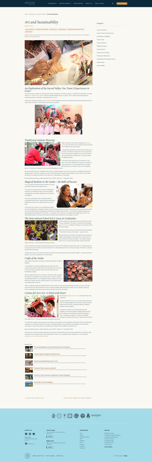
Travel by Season (101, 43)
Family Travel (53, 29)
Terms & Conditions (50, 455)
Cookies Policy (59, 455)
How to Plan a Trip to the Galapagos (43, 382)
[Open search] (112, 3)
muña (82, 155)
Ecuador (82, 444)
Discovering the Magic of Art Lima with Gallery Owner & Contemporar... (52, 347)
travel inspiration (32, 36)
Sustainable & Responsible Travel (75, 29)
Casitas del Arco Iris (73, 295)
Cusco (30, 95)
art (42, 97)
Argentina (82, 440)
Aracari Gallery (101, 65)
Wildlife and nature (102, 46)
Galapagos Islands (84, 437)
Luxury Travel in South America (105, 33)
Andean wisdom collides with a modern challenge (77, 398)
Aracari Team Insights (83, 35)
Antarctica (82, 448)
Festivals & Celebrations (103, 56)
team (49, 100)
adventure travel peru (61, 35)
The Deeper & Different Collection (112, 435)
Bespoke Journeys (109, 433)
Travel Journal (32, 14)
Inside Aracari (28, 31)
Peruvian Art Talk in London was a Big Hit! (45, 368)
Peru (39, 36)
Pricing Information (109, 438)
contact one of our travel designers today (36, 336)
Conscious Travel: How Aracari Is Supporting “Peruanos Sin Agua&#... (52, 375)
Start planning (122, 3)
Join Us (50, 436)
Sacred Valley (39, 95)
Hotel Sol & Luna (65, 225)
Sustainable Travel (109, 442)
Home (26, 14)
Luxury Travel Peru (41, 14)
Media (26, 36)
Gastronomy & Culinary (103, 52)
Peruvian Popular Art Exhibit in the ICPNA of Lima (47, 354)
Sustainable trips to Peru (40, 35)
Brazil (81, 442)
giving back (54, 97)
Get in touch (31, 443)
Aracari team (29, 35)
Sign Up (50, 447)
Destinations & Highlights (42, 29)
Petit (53, 247)
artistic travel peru (72, 35)
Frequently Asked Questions (111, 437)
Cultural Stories (62, 29)
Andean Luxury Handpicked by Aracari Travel (45, 361)
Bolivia (81, 435)
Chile (81, 438)
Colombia (82, 446)
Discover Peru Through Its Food (35, 398)
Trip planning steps (109, 440)
